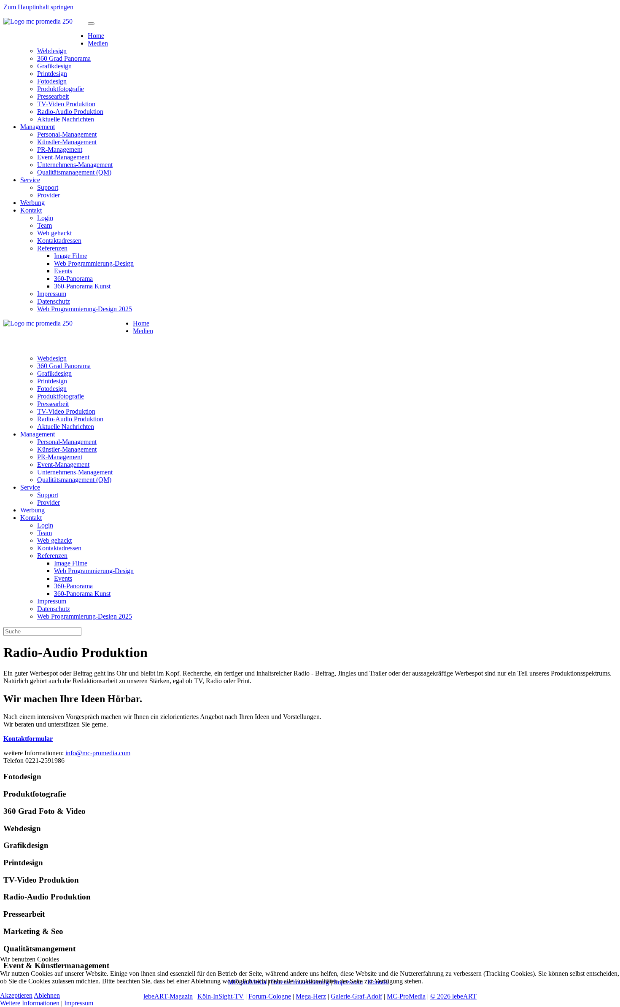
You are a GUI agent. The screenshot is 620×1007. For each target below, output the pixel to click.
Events (63, 271)
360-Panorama (73, 278)
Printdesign (52, 73)
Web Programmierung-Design (94, 263)
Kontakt (31, 210)
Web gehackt (54, 233)
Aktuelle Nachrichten (65, 119)
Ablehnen (47, 995)
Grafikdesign (54, 66)
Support (47, 187)
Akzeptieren (16, 995)
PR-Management (59, 149)
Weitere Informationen (29, 1003)
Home (96, 35)
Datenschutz (53, 301)
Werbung (32, 202)
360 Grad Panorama (64, 58)
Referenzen (52, 248)
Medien (98, 43)
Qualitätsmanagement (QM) (74, 172)
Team (44, 225)
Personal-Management (67, 134)
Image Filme (70, 255)
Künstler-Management (67, 141)
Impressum (51, 293)
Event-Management (63, 157)
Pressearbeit (53, 96)
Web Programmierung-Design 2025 (84, 308)
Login (45, 217)
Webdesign (52, 50)
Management (37, 126)
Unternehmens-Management (75, 164)
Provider (48, 195)
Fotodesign (52, 81)
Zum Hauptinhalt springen (38, 7)
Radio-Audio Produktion (70, 111)
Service (30, 179)
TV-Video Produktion (66, 104)
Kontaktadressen (59, 240)
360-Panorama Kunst (82, 286)
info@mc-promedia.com (97, 753)
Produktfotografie (60, 88)
